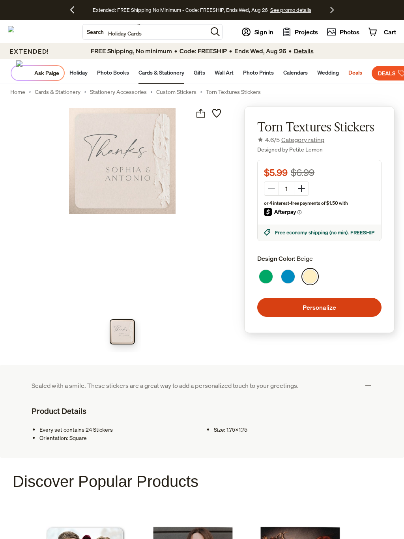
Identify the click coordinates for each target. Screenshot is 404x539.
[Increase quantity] (301, 189)
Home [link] (17, 92)
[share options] (201, 113)
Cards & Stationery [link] (57, 92)
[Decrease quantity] (271, 189)
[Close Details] (368, 385)
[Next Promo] (332, 10)
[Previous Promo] (75, 9)
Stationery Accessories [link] (118, 92)
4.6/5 (294, 139)
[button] (215, 32)
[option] (266, 276)
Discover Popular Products (105, 481)
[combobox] (145, 31)
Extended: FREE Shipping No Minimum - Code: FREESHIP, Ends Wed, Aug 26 (180, 9)
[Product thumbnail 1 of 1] (122, 331)
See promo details (290, 9)
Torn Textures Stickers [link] (233, 92)
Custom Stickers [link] (176, 92)
